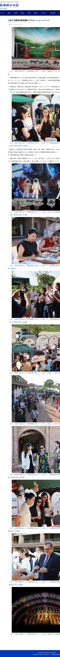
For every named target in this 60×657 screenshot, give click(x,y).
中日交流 (52, 13)
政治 (9, 13)
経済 (16, 13)
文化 (29, 13)
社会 (22, 13)
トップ (2, 13)
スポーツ (43, 13)
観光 (35, 13)
